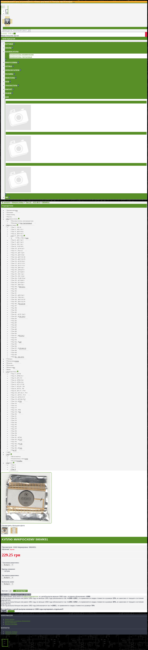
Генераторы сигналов (15, 133)
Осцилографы (12, 164)
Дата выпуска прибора (20, 595)
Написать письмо (11, 633)
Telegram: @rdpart (11, 632)
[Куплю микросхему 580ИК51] (26, 523)
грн (6, 13)
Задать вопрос (9, 619)
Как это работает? (11, 622)
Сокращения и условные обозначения (17, 621)
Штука (7, 571)
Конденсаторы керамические (21, 55)
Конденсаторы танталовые (20, 57)
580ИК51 (11, 611)
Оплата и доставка (11, 624)
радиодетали (33, 596)
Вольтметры (11, 102)
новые (25, 596)
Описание (5, 595)
